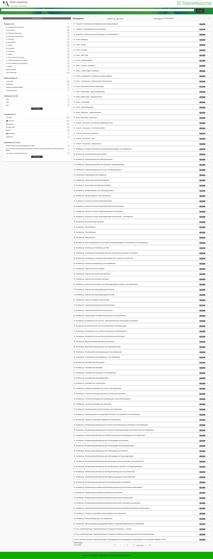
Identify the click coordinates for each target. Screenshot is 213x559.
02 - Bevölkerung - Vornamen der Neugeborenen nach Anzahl (92, 404)
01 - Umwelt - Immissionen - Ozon (84, 138)
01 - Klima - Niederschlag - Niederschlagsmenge (89, 86)
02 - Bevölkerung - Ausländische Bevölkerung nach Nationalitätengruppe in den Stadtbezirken (103, 149)
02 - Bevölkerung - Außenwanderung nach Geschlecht (90, 154)
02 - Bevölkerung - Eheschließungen (85, 232)
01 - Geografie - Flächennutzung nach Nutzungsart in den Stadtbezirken (96, 34)
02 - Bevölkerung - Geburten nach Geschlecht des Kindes (91, 279)
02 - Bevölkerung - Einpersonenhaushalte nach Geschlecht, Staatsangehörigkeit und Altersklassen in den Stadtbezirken (111, 242)
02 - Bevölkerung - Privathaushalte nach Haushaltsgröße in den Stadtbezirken (98, 352)
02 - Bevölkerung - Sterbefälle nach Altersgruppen (89, 362)
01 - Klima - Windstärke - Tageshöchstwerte (87, 112)
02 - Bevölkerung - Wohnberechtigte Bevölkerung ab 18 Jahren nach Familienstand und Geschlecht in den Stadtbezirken (111, 425)
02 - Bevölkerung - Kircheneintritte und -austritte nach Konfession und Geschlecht (99, 336)
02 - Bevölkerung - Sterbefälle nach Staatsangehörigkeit (91, 378)
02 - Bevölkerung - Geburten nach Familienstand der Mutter (92, 274)
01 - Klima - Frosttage (80, 50)
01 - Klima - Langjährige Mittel (83, 60)
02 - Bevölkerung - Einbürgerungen (84, 237)
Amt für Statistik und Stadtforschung (119, 555)
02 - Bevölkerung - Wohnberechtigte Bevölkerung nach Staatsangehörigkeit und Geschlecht (102, 482)
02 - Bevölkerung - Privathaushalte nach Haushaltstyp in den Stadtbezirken (97, 357)
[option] (37, 27)
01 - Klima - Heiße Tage (81, 55)
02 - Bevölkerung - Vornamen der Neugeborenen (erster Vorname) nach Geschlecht (99, 393)
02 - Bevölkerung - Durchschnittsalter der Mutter (89, 222)
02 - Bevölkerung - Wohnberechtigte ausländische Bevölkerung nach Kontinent (98, 492)
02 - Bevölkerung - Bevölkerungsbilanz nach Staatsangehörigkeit (94, 190)
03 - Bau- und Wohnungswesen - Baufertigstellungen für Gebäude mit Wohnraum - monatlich (103, 529)
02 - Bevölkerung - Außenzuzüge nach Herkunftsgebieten (91, 180)
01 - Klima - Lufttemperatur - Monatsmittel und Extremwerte (93, 81)
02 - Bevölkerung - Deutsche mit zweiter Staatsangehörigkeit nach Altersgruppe (99, 206)
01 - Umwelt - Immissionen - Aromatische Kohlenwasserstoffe (93, 123)
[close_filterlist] (68, 24)
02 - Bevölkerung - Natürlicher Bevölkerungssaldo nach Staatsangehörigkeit (97, 347)
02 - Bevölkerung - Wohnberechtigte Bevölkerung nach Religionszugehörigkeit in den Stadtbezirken (104, 477)
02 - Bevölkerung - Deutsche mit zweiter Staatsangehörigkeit (93, 201)
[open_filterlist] (68, 96)
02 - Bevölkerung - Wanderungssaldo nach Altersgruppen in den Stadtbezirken (98, 409)
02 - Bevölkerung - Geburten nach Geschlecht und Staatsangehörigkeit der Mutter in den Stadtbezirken (106, 284)
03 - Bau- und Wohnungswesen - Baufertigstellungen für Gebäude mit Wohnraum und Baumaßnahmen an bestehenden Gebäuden (114, 534)
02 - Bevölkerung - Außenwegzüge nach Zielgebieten (90, 175)
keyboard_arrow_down (207, 24)
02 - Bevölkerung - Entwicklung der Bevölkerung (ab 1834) (91, 248)
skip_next (150, 545)
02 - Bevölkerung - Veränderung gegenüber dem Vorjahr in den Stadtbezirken (97, 388)
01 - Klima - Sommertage (81, 102)
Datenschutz (94, 555)
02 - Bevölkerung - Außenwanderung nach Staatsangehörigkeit (93, 159)
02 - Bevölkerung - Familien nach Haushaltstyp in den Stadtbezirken (94, 263)
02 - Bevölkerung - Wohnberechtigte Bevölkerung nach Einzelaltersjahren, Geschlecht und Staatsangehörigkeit (108, 466)
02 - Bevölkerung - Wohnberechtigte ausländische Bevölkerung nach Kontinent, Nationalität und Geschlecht (107, 503)
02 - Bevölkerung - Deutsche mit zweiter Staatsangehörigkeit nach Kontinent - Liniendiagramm (103, 216)
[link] (15, 3)
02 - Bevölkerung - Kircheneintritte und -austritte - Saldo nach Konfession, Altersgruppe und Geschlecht (106, 321)
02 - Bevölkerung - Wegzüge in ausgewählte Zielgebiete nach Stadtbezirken (97, 419)
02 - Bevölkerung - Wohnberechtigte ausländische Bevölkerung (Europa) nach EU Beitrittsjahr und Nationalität (108, 487)
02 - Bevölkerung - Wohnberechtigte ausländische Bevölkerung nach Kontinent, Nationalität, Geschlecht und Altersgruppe (111, 508)
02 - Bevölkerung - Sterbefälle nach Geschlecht (88, 367)
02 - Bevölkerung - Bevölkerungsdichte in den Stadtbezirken (92, 196)
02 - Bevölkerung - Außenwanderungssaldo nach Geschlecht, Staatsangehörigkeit (99, 164)
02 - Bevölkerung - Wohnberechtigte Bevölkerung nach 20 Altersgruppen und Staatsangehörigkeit (104, 446)
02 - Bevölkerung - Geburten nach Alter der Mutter (89, 268)
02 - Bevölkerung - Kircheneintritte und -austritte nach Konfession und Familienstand (100, 331)
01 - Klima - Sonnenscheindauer (83, 107)
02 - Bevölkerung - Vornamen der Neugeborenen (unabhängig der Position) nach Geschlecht (102, 399)
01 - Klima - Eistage (80, 45)
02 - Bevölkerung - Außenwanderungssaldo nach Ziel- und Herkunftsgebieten (97, 170)
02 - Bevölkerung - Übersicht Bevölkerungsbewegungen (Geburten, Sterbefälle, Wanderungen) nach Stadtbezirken (109, 524)
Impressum (86, 555)
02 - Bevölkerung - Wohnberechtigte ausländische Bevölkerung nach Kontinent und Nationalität (103, 498)
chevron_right (146, 545)
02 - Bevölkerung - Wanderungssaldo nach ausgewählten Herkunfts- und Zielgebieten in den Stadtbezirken (107, 414)
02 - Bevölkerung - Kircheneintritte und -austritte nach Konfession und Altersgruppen (100, 326)
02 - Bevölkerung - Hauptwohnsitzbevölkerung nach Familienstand (94, 305)
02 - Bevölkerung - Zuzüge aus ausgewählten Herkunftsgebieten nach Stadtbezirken (100, 513)
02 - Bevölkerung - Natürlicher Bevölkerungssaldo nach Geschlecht (94, 341)
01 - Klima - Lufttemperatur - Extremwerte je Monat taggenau (93, 76)
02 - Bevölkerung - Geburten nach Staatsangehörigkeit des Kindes (94, 295)
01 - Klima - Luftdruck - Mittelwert (84, 65)
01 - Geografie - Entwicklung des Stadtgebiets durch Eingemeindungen (96, 24)
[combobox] (185, 18)
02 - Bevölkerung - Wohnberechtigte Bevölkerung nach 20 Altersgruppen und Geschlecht (101, 440)
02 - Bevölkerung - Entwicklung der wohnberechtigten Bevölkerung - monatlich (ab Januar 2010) (103, 258)
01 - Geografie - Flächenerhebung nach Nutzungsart (90, 29)
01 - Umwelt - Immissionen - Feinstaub (86, 133)
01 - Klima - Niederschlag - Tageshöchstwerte (88, 97)
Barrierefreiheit (103, 555)
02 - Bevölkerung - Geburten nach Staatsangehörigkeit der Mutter (94, 289)
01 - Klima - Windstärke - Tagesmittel (85, 117)
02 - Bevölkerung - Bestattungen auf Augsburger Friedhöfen (92, 185)
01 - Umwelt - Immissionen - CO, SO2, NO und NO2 (89, 128)
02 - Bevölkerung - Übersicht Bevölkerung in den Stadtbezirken (93, 518)
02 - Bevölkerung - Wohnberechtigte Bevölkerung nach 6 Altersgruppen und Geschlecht (101, 451)
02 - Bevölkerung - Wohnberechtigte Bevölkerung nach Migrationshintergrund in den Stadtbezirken (104, 472)
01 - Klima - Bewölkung (81, 39)
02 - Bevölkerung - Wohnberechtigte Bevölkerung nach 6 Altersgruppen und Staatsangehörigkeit (103, 456)
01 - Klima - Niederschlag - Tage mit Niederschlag (89, 91)
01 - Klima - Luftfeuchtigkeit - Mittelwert (86, 71)
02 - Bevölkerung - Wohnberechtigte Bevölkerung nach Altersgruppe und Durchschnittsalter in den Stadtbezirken (109, 461)
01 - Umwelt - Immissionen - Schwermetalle (87, 144)
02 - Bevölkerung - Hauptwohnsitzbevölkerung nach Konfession (93, 310)
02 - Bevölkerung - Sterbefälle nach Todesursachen (89, 383)
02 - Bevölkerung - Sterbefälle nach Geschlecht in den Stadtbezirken (95, 373)
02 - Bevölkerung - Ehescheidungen (84, 227)
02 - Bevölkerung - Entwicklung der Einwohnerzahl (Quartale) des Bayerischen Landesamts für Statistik (106, 253)
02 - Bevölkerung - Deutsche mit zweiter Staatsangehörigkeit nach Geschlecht (98, 211)
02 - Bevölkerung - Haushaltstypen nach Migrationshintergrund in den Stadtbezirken (100, 315)
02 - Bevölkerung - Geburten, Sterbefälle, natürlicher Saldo (91, 300)
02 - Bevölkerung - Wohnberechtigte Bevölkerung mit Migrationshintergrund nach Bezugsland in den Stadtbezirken (109, 435)
